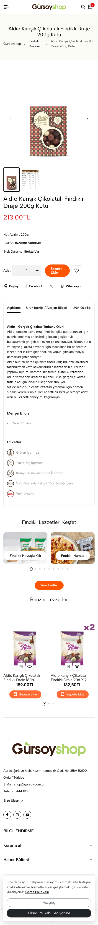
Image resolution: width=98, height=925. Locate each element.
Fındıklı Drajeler (34, 43)
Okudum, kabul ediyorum (49, 913)
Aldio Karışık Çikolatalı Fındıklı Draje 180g (21, 677)
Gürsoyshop (12, 44)
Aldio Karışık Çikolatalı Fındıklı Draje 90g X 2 (69, 677)
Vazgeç (49, 902)
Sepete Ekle (27, 694)
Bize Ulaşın (12, 801)
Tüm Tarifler (49, 585)
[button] (87, 119)
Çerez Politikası (37, 892)
